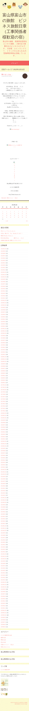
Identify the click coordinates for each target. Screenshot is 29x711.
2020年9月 (3, 307)
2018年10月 (3, 361)
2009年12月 (3, 610)
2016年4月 (3, 432)
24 (2, 217)
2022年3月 (3, 265)
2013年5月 (3, 514)
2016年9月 (3, 420)
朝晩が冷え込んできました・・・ (8, 235)
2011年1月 (3, 579)
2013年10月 (3, 502)
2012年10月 (3, 530)
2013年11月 (3, 500)
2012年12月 (3, 525)
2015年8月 (3, 450)
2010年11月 (3, 584)
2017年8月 (3, 394)
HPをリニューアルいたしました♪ (8, 231)
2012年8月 (3, 535)
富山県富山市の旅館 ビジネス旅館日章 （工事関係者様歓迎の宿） (14, 26)
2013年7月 (3, 509)
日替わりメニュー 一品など (12, 197)
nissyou (10, 76)
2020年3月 (3, 321)
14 (18, 213)
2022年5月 (3, 260)
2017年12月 (3, 385)
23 (26, 215)
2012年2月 (3, 549)
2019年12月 (3, 328)
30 (26, 217)
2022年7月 (3, 255)
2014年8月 (3, 479)
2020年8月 (3, 309)
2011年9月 (3, 561)
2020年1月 (3, 326)
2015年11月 (3, 443)
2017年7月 (3, 396)
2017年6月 (3, 399)
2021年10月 (3, 277)
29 (22, 217)
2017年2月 (3, 408)
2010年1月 (3, 608)
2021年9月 (3, 279)
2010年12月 (3, 582)
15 (22, 213)
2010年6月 (3, 596)
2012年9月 (3, 533)
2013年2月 (3, 521)
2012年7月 (3, 537)
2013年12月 (3, 497)
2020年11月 (3, 302)
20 (14, 215)
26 (10, 217)
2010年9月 (3, 589)
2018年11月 (3, 359)
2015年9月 (3, 448)
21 (18, 215)
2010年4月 (3, 601)
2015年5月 (3, 457)
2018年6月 (3, 370)
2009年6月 (3, 624)
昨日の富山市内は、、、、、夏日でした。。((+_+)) (12, 238)
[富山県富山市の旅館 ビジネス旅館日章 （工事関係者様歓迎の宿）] (14, 6)
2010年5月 (3, 598)
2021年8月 (3, 281)
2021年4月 (3, 291)
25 (6, 217)
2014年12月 (3, 469)
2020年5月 (3, 316)
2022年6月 (3, 258)
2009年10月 (3, 615)
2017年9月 (3, 392)
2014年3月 (3, 490)
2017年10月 (3, 389)
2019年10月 (3, 333)
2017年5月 (3, 401)
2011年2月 (3, 577)
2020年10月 (3, 305)
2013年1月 (3, 523)
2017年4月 (3, 403)
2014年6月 (3, 483)
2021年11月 (3, 274)
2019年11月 (3, 331)
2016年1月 (3, 439)
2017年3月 (3, 406)
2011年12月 (3, 554)
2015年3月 (3, 462)
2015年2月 (3, 464)
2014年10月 (3, 474)
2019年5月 (3, 345)
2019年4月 (3, 347)
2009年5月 (3, 626)
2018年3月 (3, 378)
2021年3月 (3, 293)
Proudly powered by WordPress (17, 702)
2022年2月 (3, 267)
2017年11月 (3, 387)
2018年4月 (3, 375)
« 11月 (6, 221)
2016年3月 (3, 434)
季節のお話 (3, 639)
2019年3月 (3, 349)
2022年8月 (3, 253)
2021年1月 (3, 298)
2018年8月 (3, 366)
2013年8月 (3, 507)
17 (2, 215)
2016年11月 (3, 415)
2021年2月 (3, 295)
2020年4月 (3, 319)
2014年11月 (3, 472)
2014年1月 (3, 495)
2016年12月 (3, 413)
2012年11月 (3, 528)
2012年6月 (3, 540)
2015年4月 (3, 460)
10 (2, 213)
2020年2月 (3, 323)
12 (10, 213)
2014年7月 (3, 481)
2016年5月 (3, 429)
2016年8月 (3, 422)
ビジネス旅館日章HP (5, 669)
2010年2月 (3, 605)
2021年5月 (3, 288)
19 (10, 215)
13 (14, 213)
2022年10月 (3, 248)
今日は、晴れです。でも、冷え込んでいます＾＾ (12, 233)
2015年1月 (3, 467)
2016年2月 (3, 436)
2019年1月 (3, 354)
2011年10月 (3, 558)
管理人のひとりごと (5, 647)
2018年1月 (3, 382)
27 (14, 217)
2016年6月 (3, 427)
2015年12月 (3, 441)
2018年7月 (3, 368)
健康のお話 (3, 637)
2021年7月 (3, 284)
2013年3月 (3, 518)
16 (26, 213)
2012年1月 (3, 551)
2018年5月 (3, 373)
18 (6, 215)
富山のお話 (4, 197)
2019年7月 (3, 340)
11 (6, 213)
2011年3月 (3, 575)
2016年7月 (3, 425)
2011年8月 (3, 563)
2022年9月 (3, 251)
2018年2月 (3, 380)
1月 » (27, 221)
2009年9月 (3, 617)
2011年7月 (3, 565)
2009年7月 (3, 622)
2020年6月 (3, 314)
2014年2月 (3, 493)
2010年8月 (3, 591)
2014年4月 (3, 488)
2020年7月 (3, 312)
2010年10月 (3, 587)
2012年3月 (3, 547)
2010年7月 (3, 594)
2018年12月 (3, 356)
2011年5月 (3, 570)
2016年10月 (3, 417)
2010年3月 (3, 603)
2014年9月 (3, 476)
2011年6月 (3, 568)
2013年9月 (3, 504)
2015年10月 (3, 446)
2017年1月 (3, 410)
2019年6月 (3, 342)
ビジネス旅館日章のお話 (6, 635)
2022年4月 (3, 262)
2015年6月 (3, 455)
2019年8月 (3, 338)
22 (22, 215)
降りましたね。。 (8, 74)
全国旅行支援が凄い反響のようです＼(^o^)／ (11, 240)
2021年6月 (3, 286)
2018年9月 (3, 363)
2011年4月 (3, 572)
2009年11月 (3, 612)
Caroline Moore (24, 704)
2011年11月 (3, 556)
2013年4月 (3, 516)
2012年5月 (3, 542)
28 (18, 217)
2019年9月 (3, 335)
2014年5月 (3, 486)
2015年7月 (3, 453)
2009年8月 (3, 619)
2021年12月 (3, 272)
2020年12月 (3, 300)
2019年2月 (3, 352)
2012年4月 (3, 544)
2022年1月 (3, 269)
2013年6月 (3, 511)
